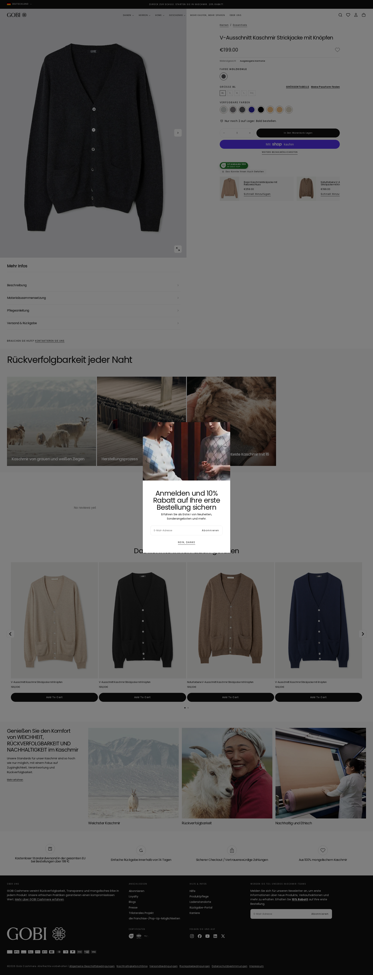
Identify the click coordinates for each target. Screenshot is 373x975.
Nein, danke (186, 542)
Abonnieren (210, 530)
